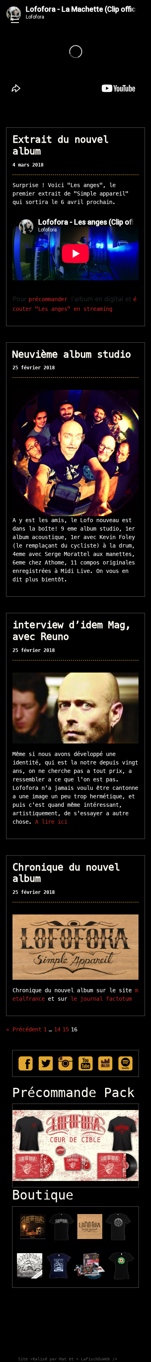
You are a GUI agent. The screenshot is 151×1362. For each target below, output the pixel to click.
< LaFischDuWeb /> (96, 1359)
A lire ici (51, 821)
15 (65, 1029)
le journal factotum (99, 998)
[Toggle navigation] (15, 19)
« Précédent (23, 1029)
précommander (48, 299)
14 (57, 1029)
